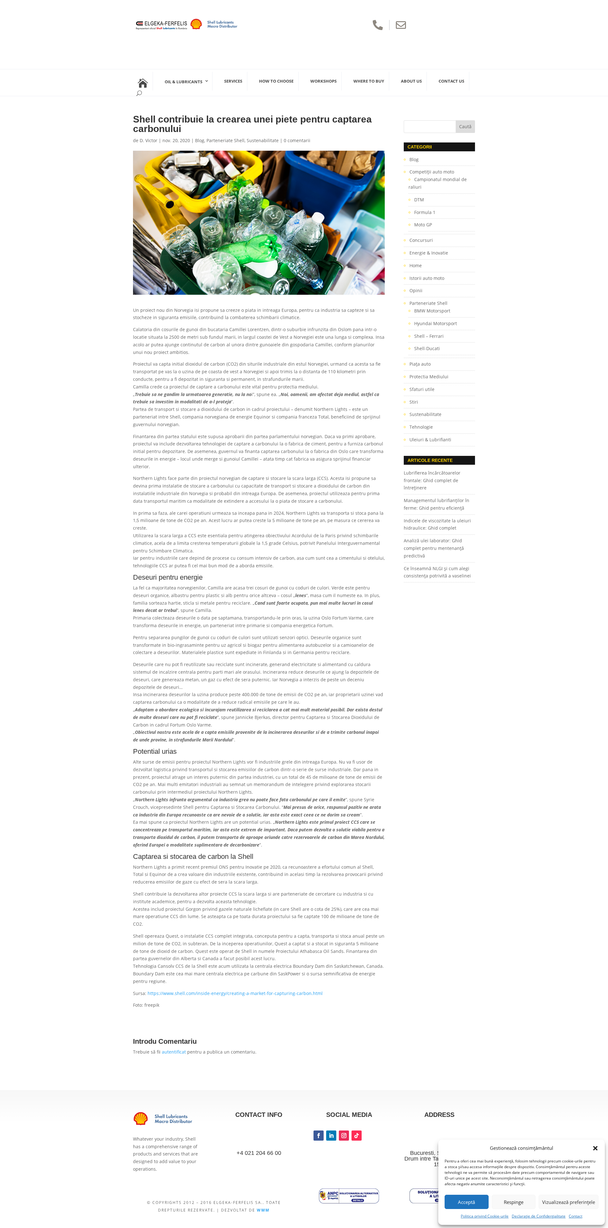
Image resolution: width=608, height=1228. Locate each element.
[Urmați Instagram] (344, 1135)
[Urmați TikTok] (357, 1135)
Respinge (513, 1202)
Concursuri (421, 240)
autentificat (174, 1052)
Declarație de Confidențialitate (539, 1216)
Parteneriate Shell (225, 140)
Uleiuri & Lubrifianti (430, 440)
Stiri (413, 402)
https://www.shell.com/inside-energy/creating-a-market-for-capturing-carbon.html (235, 993)
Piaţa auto (420, 364)
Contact (575, 1216)
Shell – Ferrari (429, 336)
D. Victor (148, 140)
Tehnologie (421, 427)
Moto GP (423, 225)
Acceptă (466, 1202)
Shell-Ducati (427, 348)
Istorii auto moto (426, 278)
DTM (419, 200)
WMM (263, 1210)
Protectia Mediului (428, 377)
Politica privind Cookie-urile (485, 1216)
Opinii (415, 290)
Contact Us (451, 81)
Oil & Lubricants (183, 82)
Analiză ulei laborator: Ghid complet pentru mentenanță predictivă (434, 548)
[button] (595, 1148)
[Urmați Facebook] (319, 1135)
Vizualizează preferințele (568, 1202)
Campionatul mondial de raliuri (437, 183)
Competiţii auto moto (431, 172)
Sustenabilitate (263, 140)
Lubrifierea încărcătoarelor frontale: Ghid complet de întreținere (432, 480)
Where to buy (368, 81)
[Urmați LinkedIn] (331, 1135)
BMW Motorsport (432, 311)
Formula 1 (424, 212)
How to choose (276, 81)
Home (415, 265)
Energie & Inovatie (428, 253)
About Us (411, 81)
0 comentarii (297, 140)
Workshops (323, 81)
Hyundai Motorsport (435, 323)
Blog (199, 140)
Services (233, 81)
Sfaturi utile (421, 389)
